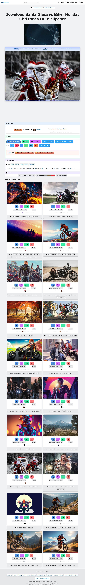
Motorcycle (23, 216)
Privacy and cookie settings (42, 578)
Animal (23, 449)
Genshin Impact (30, 373)
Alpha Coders (5, 2)
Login (76, 2)
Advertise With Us (58, 575)
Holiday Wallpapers (49, 7)
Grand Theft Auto (33, 257)
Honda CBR (69, 216)
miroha (38, 129)
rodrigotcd (28, 445)
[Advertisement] (42, 111)
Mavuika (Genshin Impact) (20, 373)
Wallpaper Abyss (38, 7)
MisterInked (64, 331)
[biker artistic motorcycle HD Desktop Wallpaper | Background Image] (24, 514)
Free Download (14, 141)
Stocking (67, 168)
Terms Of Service (31, 575)
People (69, 373)
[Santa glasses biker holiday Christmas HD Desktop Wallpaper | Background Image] (24, 474)
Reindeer (45, 168)
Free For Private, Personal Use (58, 129)
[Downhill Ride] (60, 241)
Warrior (71, 486)
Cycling (69, 254)
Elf (28, 168)
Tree (21, 168)
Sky (24, 254)
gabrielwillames (28, 331)
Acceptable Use (41, 575)
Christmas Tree (15, 168)
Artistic (25, 335)
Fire (33, 216)
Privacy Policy (21, 575)
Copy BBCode (44, 145)
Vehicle (63, 216)
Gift (36, 168)
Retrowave (69, 411)
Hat (30, 168)
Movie (25, 168)
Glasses (20, 486)
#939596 (45, 175)
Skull (29, 216)
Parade (72, 168)
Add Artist (18, 129)
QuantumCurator (29, 212)
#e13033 (53, 175)
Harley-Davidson (57, 295)
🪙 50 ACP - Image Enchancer (44, 152)
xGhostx (65, 483)
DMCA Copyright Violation (71, 575)
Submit (63, 2)
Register (81, 2)
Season (30, 335)
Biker (36, 216)
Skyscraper (36, 254)
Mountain (64, 254)
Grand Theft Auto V (23, 257)
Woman (74, 295)
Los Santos (15, 254)
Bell (53, 168)
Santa (12, 164)
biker (22, 164)
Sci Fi (65, 373)
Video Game (14, 257)
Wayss (28, 250)
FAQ (15, 575)
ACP (10, 152)
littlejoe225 (65, 212)
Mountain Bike (53, 254)
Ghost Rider (17, 216)
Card (56, 168)
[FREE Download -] (53, 244)
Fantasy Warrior (60, 489)
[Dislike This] (68, 244)
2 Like (26, 141)
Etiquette (49, 575)
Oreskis (65, 369)
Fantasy (67, 486)
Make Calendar (48, 141)
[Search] (39, 2)
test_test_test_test (64, 445)
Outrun (58, 411)
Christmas (32, 164)
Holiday (29, 486)
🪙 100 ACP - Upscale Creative (24, 152)
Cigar (53, 486)
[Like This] (63, 517)
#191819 (42, 175)
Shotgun (57, 486)
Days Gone (73, 449)
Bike (31, 254)
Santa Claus (61, 168)
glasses (17, 164)
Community (71, 2)
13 (27, 285)
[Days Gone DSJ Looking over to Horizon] (60, 436)
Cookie (40, 168)
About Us (9, 575)
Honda (58, 216)
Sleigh (50, 168)
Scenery (57, 449)
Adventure (51, 449)
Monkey (32, 449)
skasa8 (29, 369)
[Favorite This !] (58, 244)
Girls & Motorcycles (61, 297)
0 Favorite (36, 141)
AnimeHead (65, 250)
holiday (26, 164)
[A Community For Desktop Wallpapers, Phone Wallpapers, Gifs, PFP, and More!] (31, 7)
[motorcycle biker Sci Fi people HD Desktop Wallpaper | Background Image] (60, 360)
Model (50, 295)
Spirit (33, 168)
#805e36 (49, 175)
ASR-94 (28, 291)
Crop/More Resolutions (64, 141)
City (20, 254)
